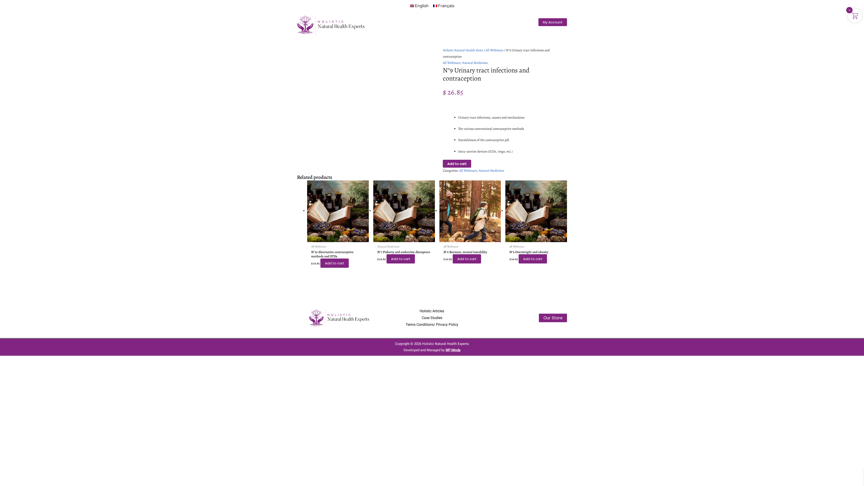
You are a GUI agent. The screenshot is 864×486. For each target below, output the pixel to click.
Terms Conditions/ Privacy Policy (432, 324)
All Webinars (494, 50)
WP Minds (453, 350)
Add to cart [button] (334, 263)
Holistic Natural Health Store (463, 50)
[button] (552, 22)
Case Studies (432, 318)
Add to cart (457, 163)
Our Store (552, 318)
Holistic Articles (432, 311)
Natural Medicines (475, 63)
